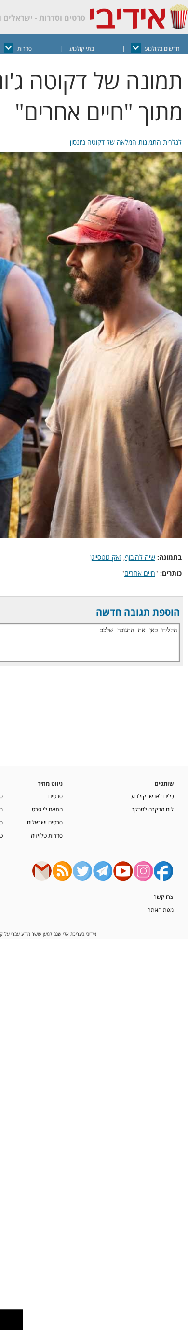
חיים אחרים (139, 573)
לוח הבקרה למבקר (153, 809)
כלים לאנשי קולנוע (152, 796)
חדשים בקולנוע (162, 48)
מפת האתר (161, 909)
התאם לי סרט (47, 809)
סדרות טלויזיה (47, 835)
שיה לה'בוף (140, 557)
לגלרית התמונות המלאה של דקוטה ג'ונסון (126, 141)
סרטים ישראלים (45, 822)
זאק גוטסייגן (105, 557)
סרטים (55, 796)
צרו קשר (164, 896)
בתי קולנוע (81, 48)
